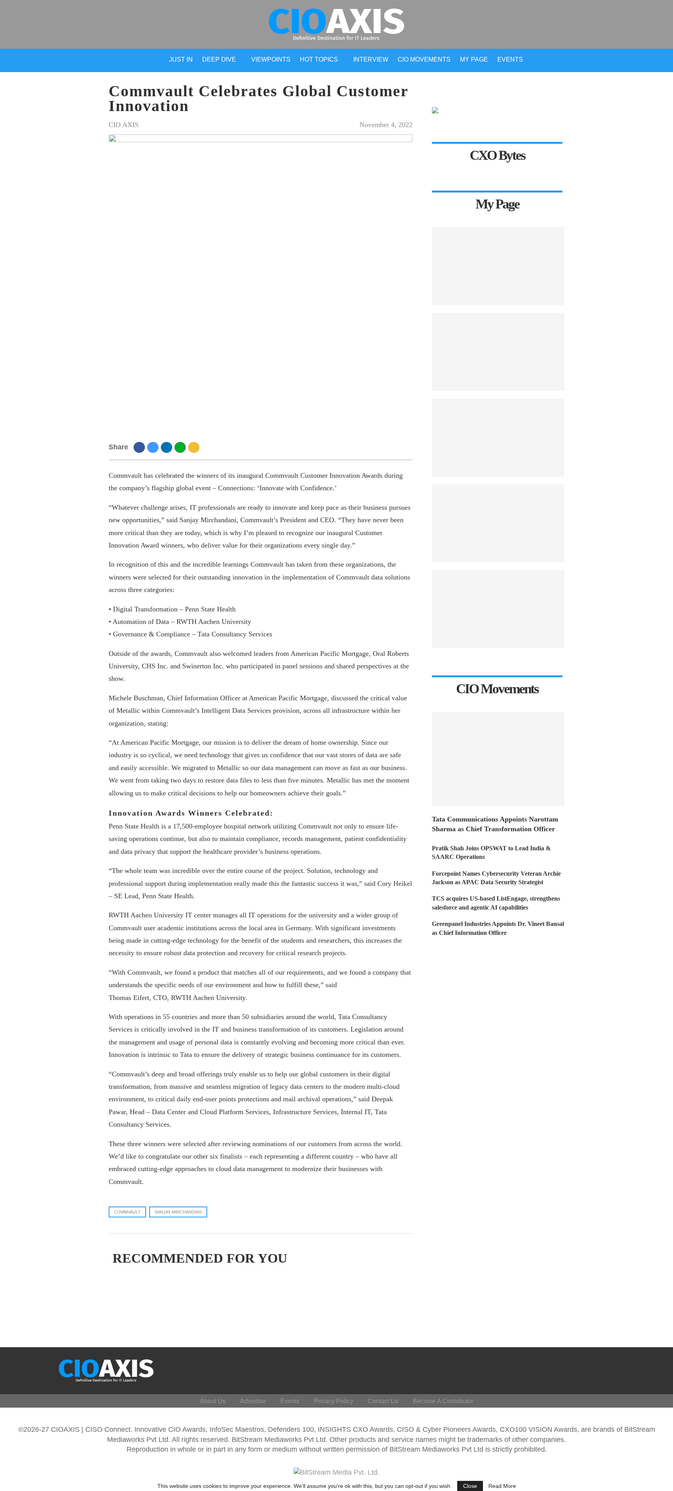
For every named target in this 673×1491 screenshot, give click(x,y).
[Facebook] (575, 1369)
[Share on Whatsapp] (181, 447)
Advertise (253, 1401)
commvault (127, 1212)
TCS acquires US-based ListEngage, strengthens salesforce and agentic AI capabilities (496, 902)
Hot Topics (319, 59)
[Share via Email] (195, 447)
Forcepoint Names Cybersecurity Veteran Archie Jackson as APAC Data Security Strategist (496, 877)
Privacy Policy (333, 1401)
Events (510, 59)
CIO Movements (424, 59)
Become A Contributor (443, 1401)
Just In (181, 59)
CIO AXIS (124, 125)
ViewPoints (271, 59)
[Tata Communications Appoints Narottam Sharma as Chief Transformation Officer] (498, 759)
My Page (474, 59)
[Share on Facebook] (140, 447)
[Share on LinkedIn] (167, 447)
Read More (502, 1486)
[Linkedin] (612, 1369)
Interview (370, 59)
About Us (213, 1401)
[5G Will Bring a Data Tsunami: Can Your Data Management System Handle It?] (498, 266)
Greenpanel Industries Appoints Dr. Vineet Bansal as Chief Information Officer (498, 928)
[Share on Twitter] (154, 447)
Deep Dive (219, 59)
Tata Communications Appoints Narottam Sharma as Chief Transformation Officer (495, 824)
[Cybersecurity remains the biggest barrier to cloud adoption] (498, 609)
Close (470, 1486)
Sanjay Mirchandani (178, 1212)
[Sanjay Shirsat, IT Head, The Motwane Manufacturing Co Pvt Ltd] (498, 438)
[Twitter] (594, 1369)
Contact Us (383, 1401)
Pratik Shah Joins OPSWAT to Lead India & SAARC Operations (491, 852)
